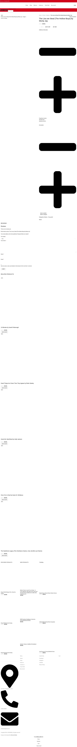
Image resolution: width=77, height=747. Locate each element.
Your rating (3, 236)
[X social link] (44, 219)
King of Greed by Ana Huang (6, 652)
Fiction (44, 15)
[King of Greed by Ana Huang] (9, 638)
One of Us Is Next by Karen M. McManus (12, 495)
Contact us (22, 664)
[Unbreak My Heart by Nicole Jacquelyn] (48, 608)
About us (22, 662)
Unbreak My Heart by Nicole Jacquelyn (47, 621)
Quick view (5, 325)
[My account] (76, 1)
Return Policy (42, 664)
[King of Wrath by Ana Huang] (9, 609)
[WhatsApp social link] (49, 219)
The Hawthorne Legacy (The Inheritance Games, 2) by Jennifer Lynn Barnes (21, 551)
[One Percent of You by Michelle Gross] (48, 637)
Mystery (48, 15)
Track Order (22, 666)
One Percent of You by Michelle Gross (47, 651)
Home (40, 15)
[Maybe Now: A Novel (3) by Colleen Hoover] (48, 578)
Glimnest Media (14, 735)
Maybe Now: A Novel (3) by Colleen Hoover (48, 593)
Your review (3, 240)
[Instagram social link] (72, 1)
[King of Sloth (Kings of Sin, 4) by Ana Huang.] (9, 578)
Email (2, 259)
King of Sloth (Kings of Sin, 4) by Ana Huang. (8, 593)
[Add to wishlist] (8, 325)
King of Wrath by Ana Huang (6, 623)
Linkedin (41, 662)
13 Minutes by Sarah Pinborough (10, 327)
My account (22, 668)
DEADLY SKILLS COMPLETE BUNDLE (28, 644)
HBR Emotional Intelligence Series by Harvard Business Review (27, 620)
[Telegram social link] (50, 219)
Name (2, 254)
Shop (21, 660)
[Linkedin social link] (74, 1)
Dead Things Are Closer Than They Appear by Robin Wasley (17, 383)
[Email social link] (45, 219)
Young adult (50, 217)
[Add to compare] (2, 325)
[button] (4, 332)
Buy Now (55, 26)
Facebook (41, 658)
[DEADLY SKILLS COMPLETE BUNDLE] (29, 633)
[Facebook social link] (71, 1)
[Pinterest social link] (46, 219)
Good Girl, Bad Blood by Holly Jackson (11, 439)
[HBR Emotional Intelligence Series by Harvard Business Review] (29, 607)
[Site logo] (6, 5)
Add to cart (47, 26)
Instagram (41, 660)
